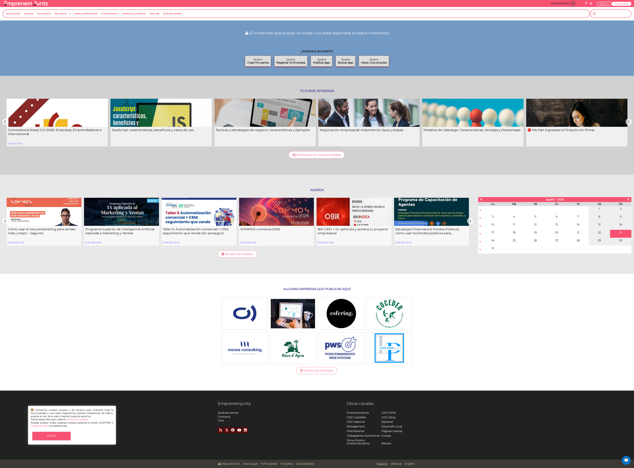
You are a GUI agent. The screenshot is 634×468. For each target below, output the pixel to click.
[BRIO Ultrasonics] (245, 313)
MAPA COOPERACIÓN (86, 13)
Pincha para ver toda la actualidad (318, 154)
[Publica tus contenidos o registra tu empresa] (591, 3)
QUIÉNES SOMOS (172, 13)
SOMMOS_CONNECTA (134, 13)
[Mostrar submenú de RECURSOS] (70, 16)
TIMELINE (154, 13)
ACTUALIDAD (13, 13)
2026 (560, 199)
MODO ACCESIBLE (560, 3)
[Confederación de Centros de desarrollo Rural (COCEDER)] (389, 313)
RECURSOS (60, 13)
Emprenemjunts (234, 403)
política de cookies (77, 419)
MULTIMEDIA (44, 13)
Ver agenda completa (238, 254)
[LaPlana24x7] (389, 348)
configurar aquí (39, 426)
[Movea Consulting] (245, 348)
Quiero (258, 61)
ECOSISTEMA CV (110, 13)
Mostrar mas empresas (317, 370)
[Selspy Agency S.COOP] (293, 313)
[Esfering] (341, 313)
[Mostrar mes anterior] (481, 199)
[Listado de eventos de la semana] (480, 210)
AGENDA (29, 13)
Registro (604, 3)
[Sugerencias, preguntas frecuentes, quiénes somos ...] (586, 3)
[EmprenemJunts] (26, 5)
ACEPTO (51, 436)
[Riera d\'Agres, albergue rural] (293, 348)
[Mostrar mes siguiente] (628, 199)
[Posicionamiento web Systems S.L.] (341, 348)
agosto (550, 199)
